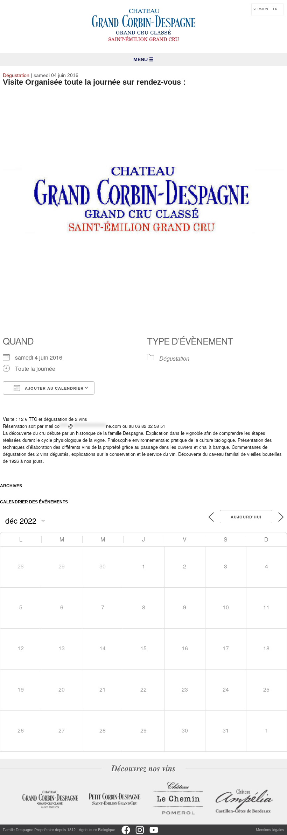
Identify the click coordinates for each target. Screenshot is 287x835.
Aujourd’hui (246, 516)
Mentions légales (270, 830)
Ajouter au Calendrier (53, 388)
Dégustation (174, 358)
